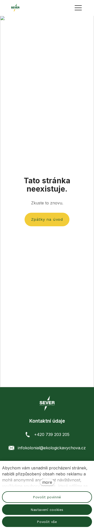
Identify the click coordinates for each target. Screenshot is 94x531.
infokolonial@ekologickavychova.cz (52, 447)
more (47, 482)
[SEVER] (15, 8)
